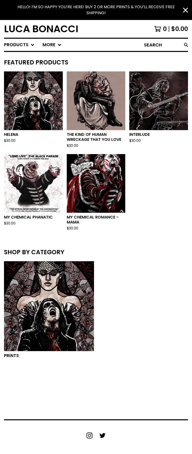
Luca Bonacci (41, 29)
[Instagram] (89, 435)
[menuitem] (19, 45)
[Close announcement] (185, 10)
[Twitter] (102, 435)
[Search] (186, 45)
